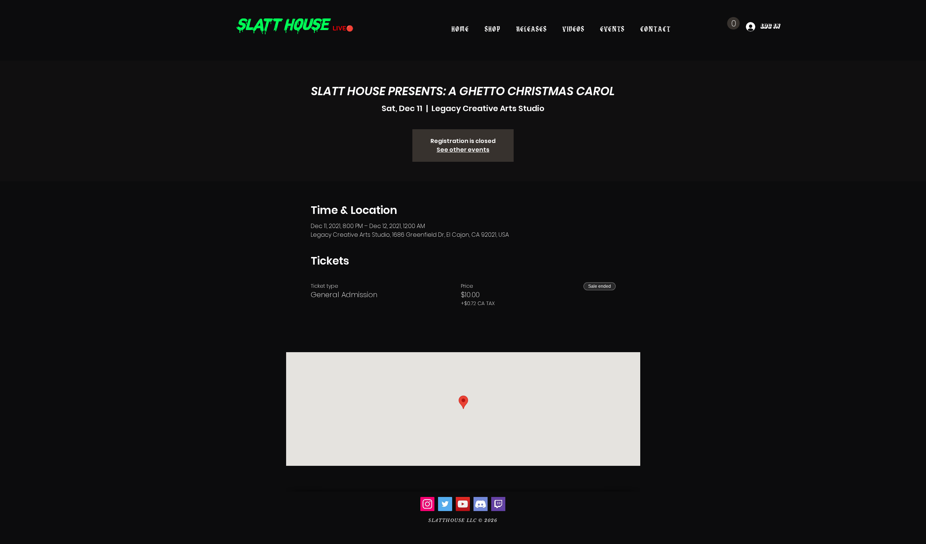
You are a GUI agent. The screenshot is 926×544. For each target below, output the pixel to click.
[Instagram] (427, 504)
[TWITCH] (498, 504)
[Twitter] (445, 504)
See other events (463, 150)
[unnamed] (480, 504)
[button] (733, 23)
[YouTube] (463, 504)
